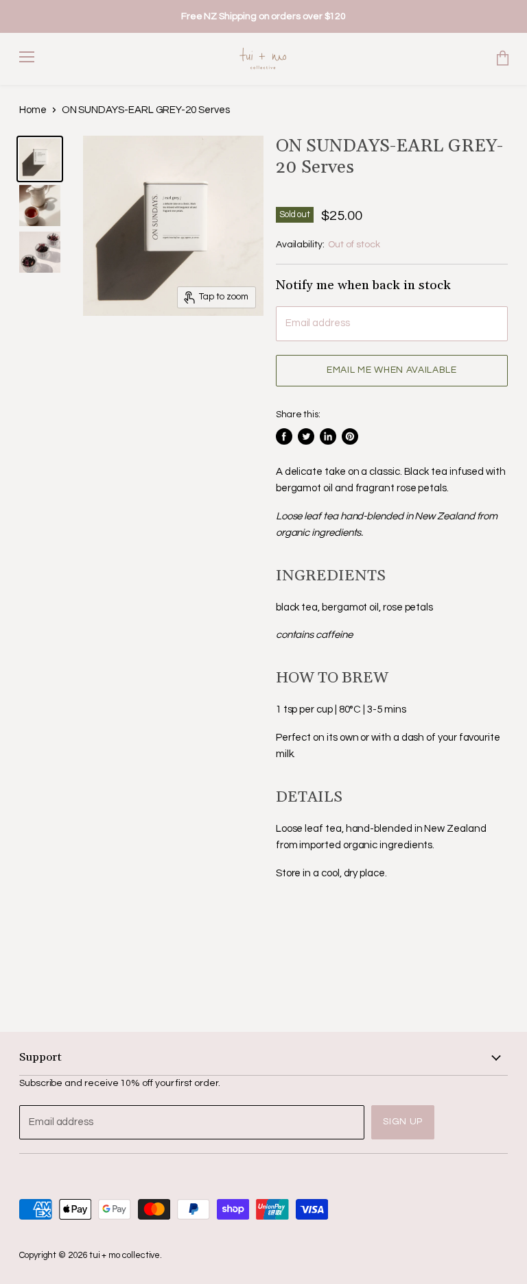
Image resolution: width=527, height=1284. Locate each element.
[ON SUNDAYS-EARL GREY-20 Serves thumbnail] (40, 159)
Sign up (403, 1121)
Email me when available (392, 370)
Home (33, 110)
